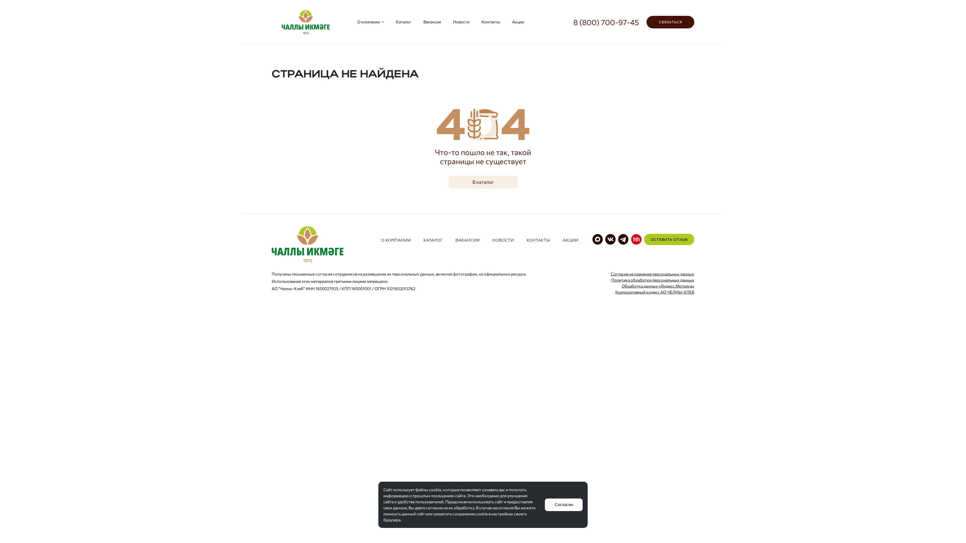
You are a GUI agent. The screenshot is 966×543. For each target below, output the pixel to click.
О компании (368, 21)
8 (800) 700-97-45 (606, 22)
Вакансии (432, 21)
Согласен (564, 504)
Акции (518, 21)
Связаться (670, 22)
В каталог (483, 182)
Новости (461, 21)
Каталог (403, 21)
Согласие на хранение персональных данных (652, 274)
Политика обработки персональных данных (652, 280)
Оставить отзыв (669, 239)
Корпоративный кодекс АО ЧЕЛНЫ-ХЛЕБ (654, 292)
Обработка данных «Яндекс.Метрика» (658, 286)
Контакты (490, 21)
